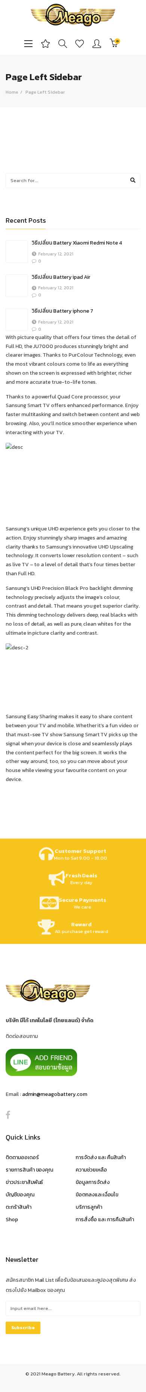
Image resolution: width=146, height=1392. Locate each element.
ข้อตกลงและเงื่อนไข (97, 1195)
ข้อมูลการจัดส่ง (93, 1182)
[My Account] (96, 43)
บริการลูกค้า (89, 1207)
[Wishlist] (79, 43)
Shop (12, 1219)
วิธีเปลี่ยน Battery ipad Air (61, 277)
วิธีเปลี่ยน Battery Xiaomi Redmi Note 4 (77, 243)
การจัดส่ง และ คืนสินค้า (101, 1157)
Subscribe (23, 1327)
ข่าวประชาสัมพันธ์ (24, 1182)
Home (12, 92)
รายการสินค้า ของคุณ (29, 1170)
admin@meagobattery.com (54, 1094)
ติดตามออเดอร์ (22, 1157)
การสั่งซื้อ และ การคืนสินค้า (105, 1219)
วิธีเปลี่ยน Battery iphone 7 (62, 311)
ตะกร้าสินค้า (18, 1207)
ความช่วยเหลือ (91, 1170)
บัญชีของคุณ (20, 1195)
